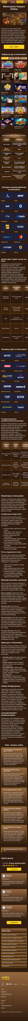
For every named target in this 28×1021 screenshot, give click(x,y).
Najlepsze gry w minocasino (9, 934)
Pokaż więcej (14, 922)
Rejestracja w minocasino (8, 947)
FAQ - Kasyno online (7, 962)
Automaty (22, 58)
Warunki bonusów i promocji (9, 950)
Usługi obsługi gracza (7, 956)
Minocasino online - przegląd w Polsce (12, 938)
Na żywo (10, 58)
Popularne (3, 58)
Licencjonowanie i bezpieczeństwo (11, 959)
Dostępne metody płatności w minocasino (12, 941)
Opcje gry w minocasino (8, 953)
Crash (16, 58)
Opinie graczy (5, 966)
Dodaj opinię (14, 869)
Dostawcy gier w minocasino (9, 944)
